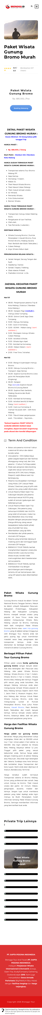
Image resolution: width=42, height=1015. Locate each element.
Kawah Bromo (18, 707)
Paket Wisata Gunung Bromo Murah (21, 860)
